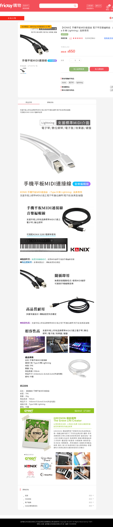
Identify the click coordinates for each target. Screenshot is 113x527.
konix (64, 82)
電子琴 (71, 82)
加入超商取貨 (78, 69)
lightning (80, 82)
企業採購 (90, 6)
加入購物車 (99, 69)
